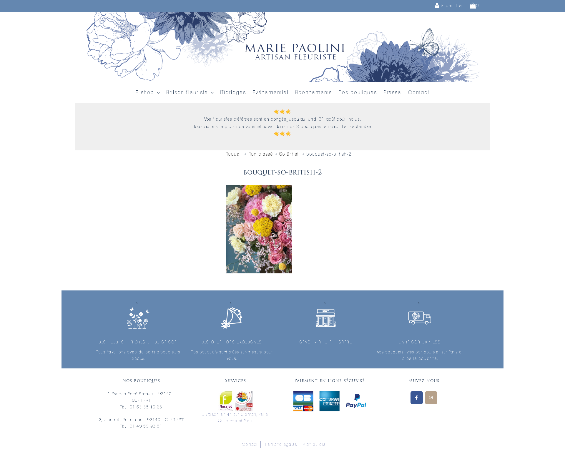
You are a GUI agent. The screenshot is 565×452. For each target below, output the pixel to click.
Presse (392, 92)
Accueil (233, 154)
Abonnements (313, 92)
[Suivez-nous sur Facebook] (417, 397)
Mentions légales (280, 445)
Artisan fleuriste (187, 92)
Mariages (233, 92)
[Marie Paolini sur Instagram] (431, 397)
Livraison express (419, 342)
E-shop (145, 92)
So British (289, 154)
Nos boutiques (358, 92)
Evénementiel (270, 92)
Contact (418, 92)
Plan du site (314, 445)
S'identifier (451, 6)
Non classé (260, 154)
